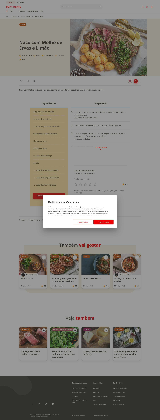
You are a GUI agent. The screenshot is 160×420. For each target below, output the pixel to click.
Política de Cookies (98, 215)
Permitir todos (103, 222)
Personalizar (83, 222)
